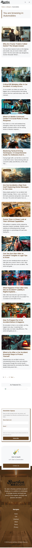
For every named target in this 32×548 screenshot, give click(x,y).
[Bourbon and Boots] (5, 2)
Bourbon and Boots (16, 489)
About (16, 522)
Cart (16, 516)
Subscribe (16, 438)
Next (13, 377)
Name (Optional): (7, 420)
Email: (5, 426)
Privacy (16, 527)
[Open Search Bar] (25, 2)
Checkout (16, 519)
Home (3, 7)
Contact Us (16, 465)
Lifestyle (8, 7)
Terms (16, 524)
